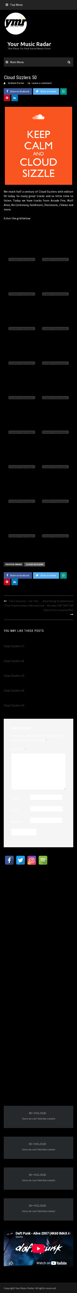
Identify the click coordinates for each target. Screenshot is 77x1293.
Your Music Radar (29, 44)
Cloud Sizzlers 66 (14, 661)
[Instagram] (31, 860)
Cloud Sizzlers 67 (14, 646)
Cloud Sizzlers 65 (14, 676)
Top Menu (16, 5)
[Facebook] (9, 860)
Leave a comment (42, 83)
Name (15, 798)
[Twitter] (20, 860)
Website (16, 821)
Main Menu (17, 62)
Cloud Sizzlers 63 (14, 705)
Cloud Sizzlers (34, 564)
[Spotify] (43, 860)
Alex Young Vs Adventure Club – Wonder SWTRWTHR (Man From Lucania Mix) (55, 605)
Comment (18, 749)
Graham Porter (16, 83)
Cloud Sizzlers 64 (14, 690)
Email (15, 810)
